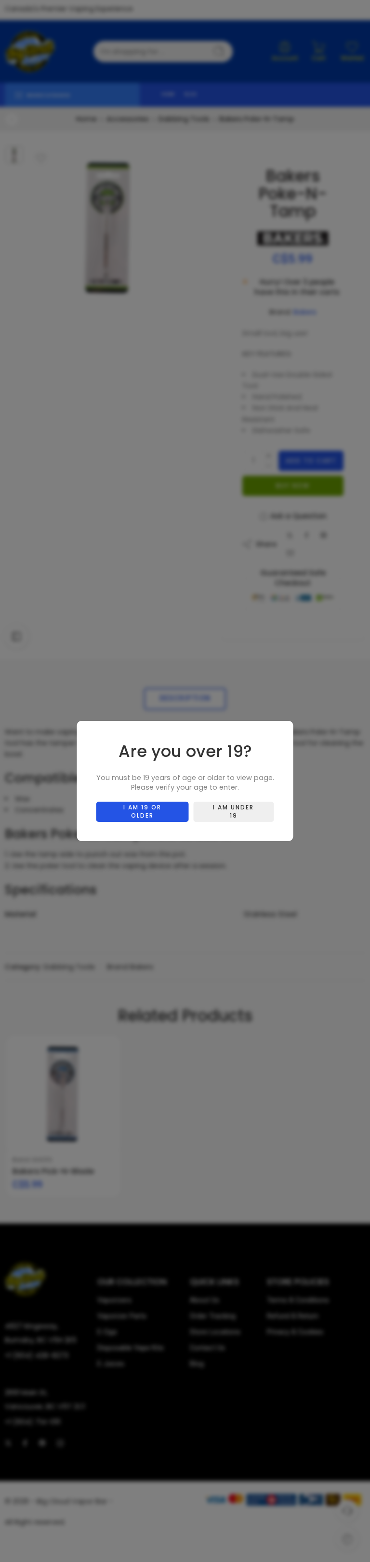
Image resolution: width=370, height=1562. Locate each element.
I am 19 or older (142, 811)
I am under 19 (233, 811)
